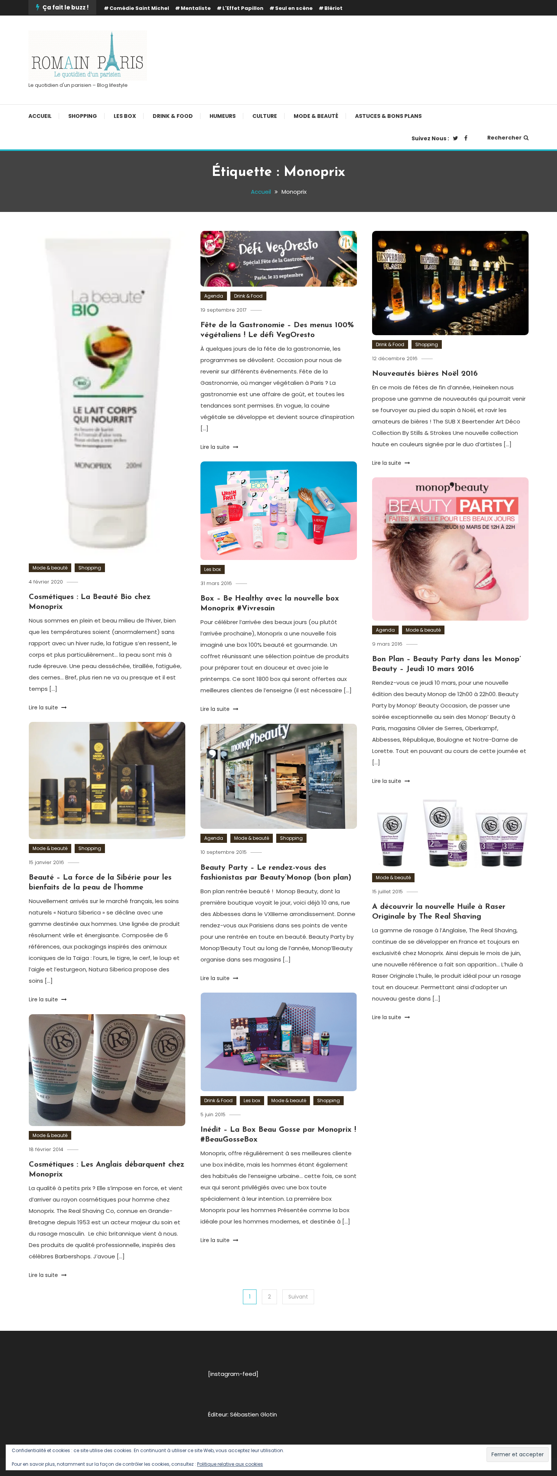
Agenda (213, 296)
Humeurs (223, 116)
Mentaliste (196, 8)
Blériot (333, 8)
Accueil (40, 116)
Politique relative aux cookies (230, 1464)
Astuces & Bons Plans (388, 116)
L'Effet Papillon (242, 8)
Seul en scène (294, 8)
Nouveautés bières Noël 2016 (425, 374)
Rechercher (504, 137)
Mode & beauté (316, 116)
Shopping (82, 116)
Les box (125, 116)
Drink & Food (173, 116)
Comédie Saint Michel (139, 8)
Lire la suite (44, 707)
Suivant (298, 1296)
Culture (264, 116)
